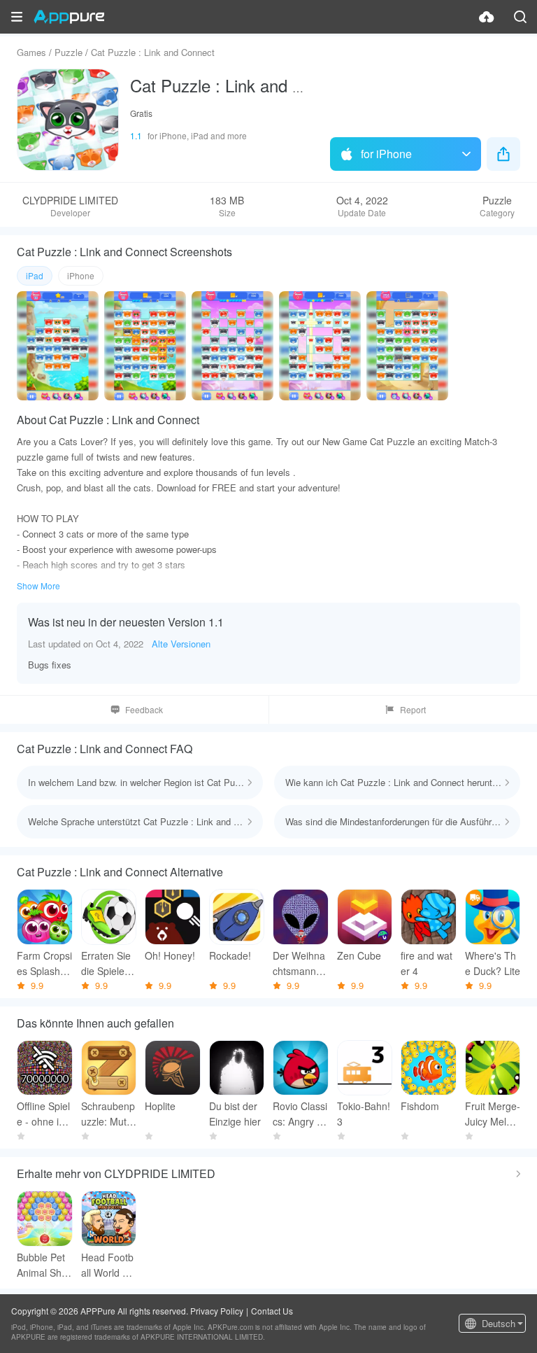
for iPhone (386, 154)
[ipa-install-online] (486, 17)
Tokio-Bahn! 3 (363, 1113)
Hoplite (160, 1106)
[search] (520, 17)
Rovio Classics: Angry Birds (300, 1114)
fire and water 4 (426, 963)
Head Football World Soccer (107, 1265)
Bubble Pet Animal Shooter (42, 1265)
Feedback (144, 709)
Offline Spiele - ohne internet (43, 1114)
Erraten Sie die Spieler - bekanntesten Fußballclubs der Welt (108, 963)
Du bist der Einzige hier (235, 1113)
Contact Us (272, 1311)
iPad (34, 275)
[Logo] (69, 17)
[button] (17, 17)
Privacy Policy (216, 1311)
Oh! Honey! (170, 955)
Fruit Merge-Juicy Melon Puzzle (492, 1114)
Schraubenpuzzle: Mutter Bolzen (108, 1114)
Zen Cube (359, 955)
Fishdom (420, 1106)
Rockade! (230, 955)
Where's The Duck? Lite (492, 963)
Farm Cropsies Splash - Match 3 (44, 963)
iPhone (80, 275)
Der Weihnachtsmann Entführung (299, 963)
